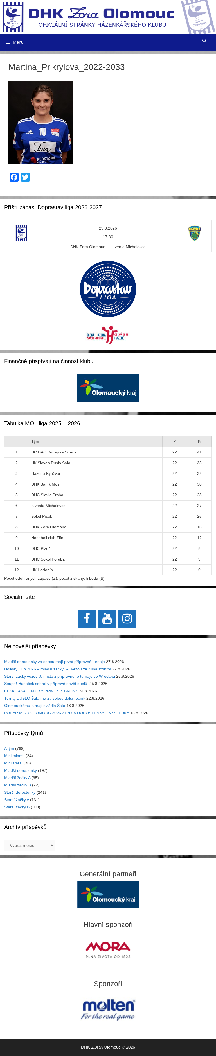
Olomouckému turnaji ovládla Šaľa (34, 705)
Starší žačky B (17, 807)
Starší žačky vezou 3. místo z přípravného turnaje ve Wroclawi (59, 676)
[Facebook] (87, 619)
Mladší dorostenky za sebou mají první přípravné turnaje (54, 661)
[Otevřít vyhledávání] (204, 41)
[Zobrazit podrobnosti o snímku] (108, 388)
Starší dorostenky (19, 792)
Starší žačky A (16, 799)
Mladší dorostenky (20, 770)
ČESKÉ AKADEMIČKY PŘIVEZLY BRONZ (41, 691)
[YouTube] (107, 619)
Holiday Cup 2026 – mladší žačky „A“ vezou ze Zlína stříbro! (57, 669)
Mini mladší (14, 755)
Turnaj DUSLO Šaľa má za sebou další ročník (44, 698)
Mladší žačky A (17, 777)
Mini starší (13, 763)
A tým (9, 748)
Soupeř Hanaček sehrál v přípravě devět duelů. (46, 683)
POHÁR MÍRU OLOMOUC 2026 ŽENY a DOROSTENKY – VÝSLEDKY (66, 713)
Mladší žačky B (17, 785)
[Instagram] (127, 619)
